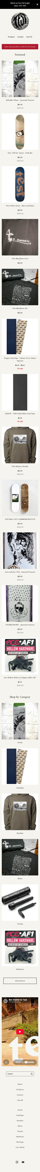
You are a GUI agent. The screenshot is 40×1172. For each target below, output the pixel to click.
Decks (20, 1110)
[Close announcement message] (37, 4)
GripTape (20, 1115)
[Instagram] (17, 1162)
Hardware (20, 1136)
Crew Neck (20, 1147)
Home (20, 1084)
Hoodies (20, 1120)
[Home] (20, 21)
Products (11, 37)
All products (20, 980)
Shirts (20, 1126)
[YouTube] (23, 1162)
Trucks (20, 1131)
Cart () (29, 37)
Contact (20, 37)
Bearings (20, 1142)
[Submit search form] (31, 1074)
